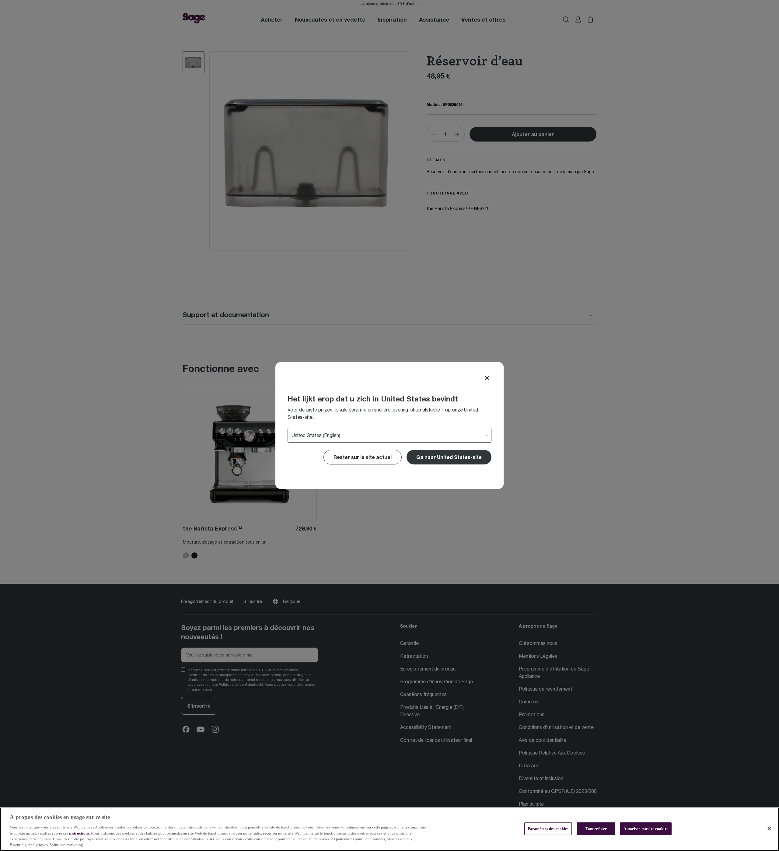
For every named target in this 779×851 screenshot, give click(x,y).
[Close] (486, 378)
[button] (449, 457)
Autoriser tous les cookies (646, 828)
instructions (79, 833)
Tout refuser (596, 828)
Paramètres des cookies (548, 828)
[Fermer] (769, 828)
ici (132, 839)
